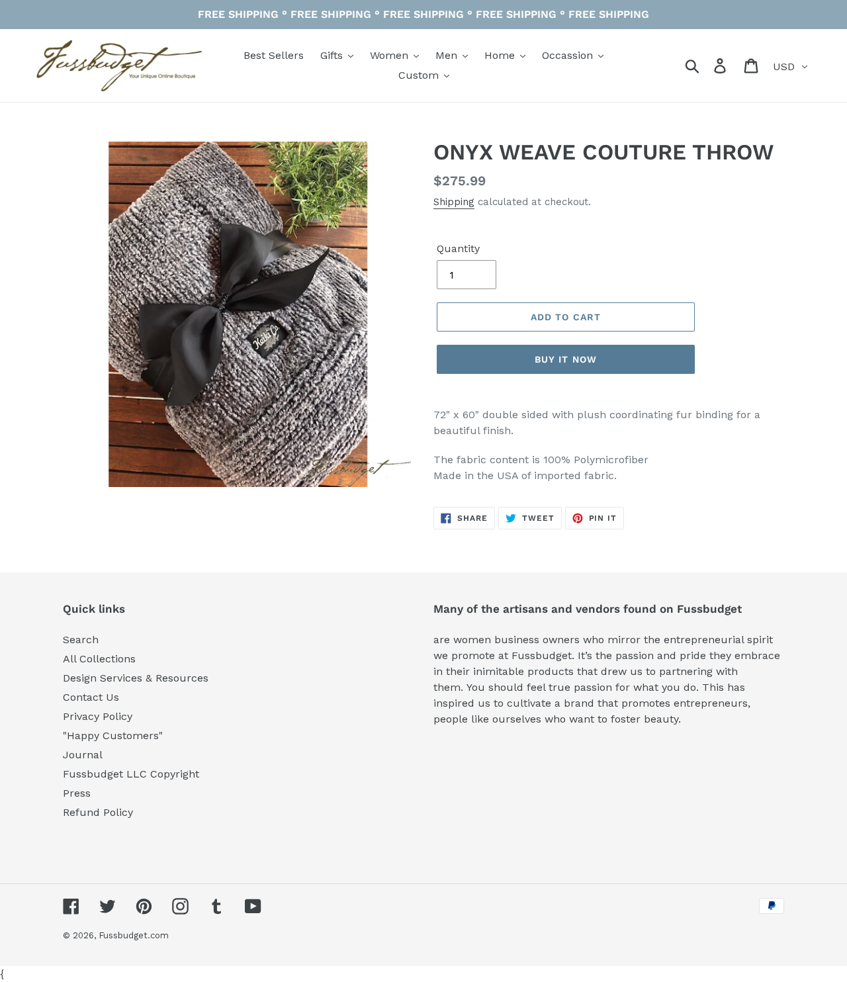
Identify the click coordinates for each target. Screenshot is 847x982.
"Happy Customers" (113, 735)
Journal (83, 754)
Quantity (458, 248)
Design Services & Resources (135, 678)
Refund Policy (98, 812)
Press (77, 793)
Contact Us (91, 697)
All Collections (99, 658)
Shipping (453, 202)
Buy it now (566, 359)
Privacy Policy (97, 716)
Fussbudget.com (134, 935)
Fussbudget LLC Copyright (131, 774)
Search (81, 639)
